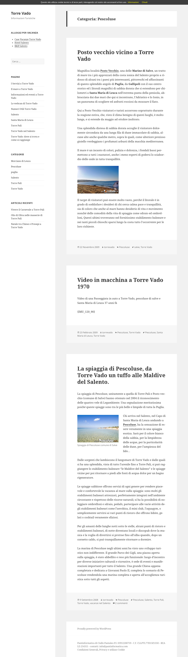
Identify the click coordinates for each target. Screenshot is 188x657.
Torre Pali (16, 125)
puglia (14, 172)
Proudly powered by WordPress (94, 628)
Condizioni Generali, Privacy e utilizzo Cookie (101, 649)
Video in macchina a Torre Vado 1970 (120, 283)
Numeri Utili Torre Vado (23, 108)
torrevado (109, 247)
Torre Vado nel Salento (23, 131)
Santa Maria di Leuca (22, 120)
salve (137, 247)
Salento (15, 114)
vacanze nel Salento (100, 603)
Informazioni (133, 2)
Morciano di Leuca (21, 161)
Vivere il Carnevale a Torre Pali (27, 209)
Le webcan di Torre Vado (24, 103)
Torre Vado (21, 13)
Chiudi (144, 2)
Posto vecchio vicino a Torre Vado (115, 55)
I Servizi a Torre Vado (22, 83)
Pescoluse (16, 166)
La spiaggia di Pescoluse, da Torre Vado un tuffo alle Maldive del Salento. (121, 375)
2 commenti (121, 603)
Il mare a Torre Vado (22, 89)
